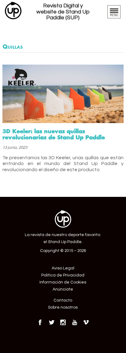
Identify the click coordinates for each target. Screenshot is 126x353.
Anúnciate (63, 289)
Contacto (63, 300)
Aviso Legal (63, 268)
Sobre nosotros (63, 307)
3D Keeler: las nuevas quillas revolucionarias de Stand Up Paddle (53, 134)
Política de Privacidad (62, 275)
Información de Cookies (62, 282)
